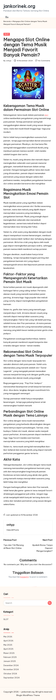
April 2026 (8, 640)
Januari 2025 (9, 661)
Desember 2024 (11, 665)
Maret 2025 (9, 653)
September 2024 (11, 677)
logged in (24, 577)
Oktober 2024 (10, 673)
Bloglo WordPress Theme (28, 695)
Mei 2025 (7, 645)
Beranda (7, 21)
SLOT (7, 34)
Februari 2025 (10, 657)
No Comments (44, 61)
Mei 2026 (7, 636)
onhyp (10, 524)
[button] (12, 530)
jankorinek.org (19, 6)
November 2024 (11, 669)
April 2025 (8, 649)
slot (46, 115)
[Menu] (6, 17)
